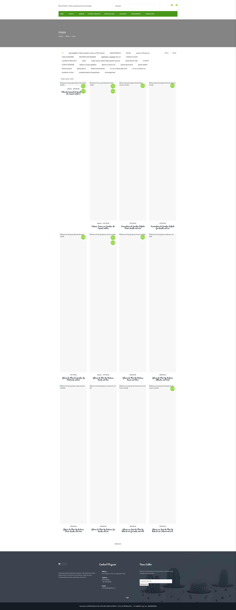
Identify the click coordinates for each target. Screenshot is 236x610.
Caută (174, 53)
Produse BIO (150, 14)
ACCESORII (123, 14)
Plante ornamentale (98, 68)
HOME (62, 14)
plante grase (81, 68)
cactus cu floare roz (143, 53)
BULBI (128, 53)
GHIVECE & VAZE (109, 14)
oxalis (84, 61)
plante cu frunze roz (108, 65)
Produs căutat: (67, 79)
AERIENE (81, 14)
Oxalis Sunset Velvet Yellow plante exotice (105, 61)
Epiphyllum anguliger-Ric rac (111, 57)
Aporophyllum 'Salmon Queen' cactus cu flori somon (87, 53)
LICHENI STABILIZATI (94, 14)
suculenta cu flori (68, 72)
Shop (67, 36)
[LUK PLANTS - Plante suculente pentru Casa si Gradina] (75, 6)
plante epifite (142, 65)
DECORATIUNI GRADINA (87, 57)
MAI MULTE (118, 544)
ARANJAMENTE (136, 14)
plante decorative (127, 65)
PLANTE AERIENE (68, 65)
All (62, 53)
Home (61, 36)
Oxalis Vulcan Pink (131, 61)
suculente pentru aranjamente (89, 72)
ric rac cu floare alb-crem (118, 68)
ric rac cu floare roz (139, 68)
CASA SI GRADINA (68, 57)
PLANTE (71, 14)
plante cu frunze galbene (88, 65)
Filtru (166, 53)
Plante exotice (67, 68)
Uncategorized (110, 72)
